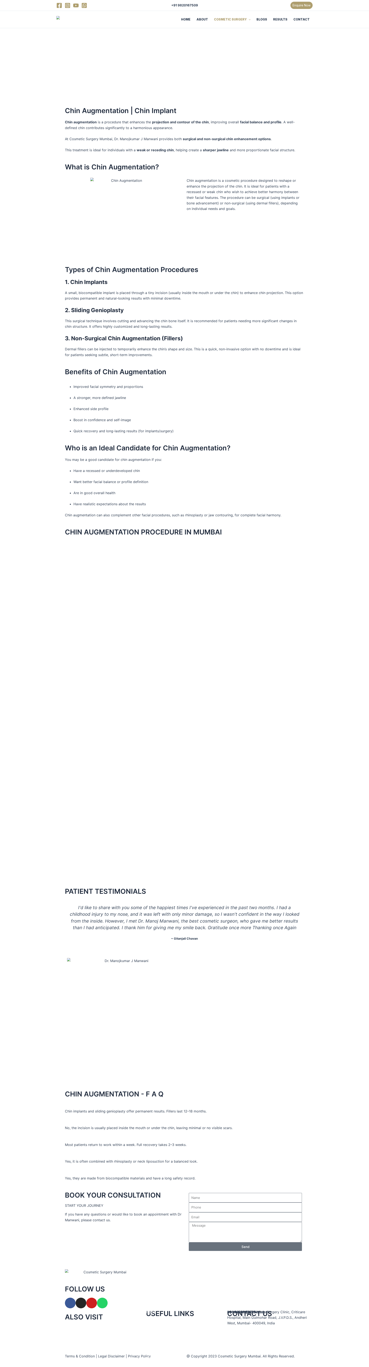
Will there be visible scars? (86, 1122)
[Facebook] (59, 5)
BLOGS (261, 19)
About (151, 1323)
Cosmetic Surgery (160, 1335)
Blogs (150, 1347)
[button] (301, 5)
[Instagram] (67, 5)
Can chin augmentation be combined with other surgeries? (112, 1156)
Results (152, 1358)
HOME (185, 19)
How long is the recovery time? (90, 1139)
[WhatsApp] (84, 5)
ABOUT (202, 19)
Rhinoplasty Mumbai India (87, 1328)
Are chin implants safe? (84, 1172)
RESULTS (280, 19)
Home (151, 1312)
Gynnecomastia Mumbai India (91, 1340)
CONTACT (301, 19)
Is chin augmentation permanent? (92, 1105)
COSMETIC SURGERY (230, 19)
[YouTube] (76, 5)
